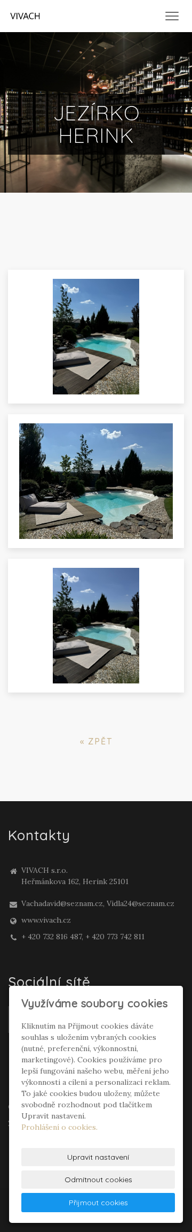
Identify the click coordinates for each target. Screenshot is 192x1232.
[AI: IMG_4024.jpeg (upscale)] (96, 626)
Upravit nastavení (98, 1157)
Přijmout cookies (98, 1202)
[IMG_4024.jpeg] (96, 337)
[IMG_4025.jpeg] (96, 481)
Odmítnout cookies (98, 1179)
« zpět (96, 741)
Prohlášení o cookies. (59, 1127)
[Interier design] (25, 15)
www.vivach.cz (46, 920)
